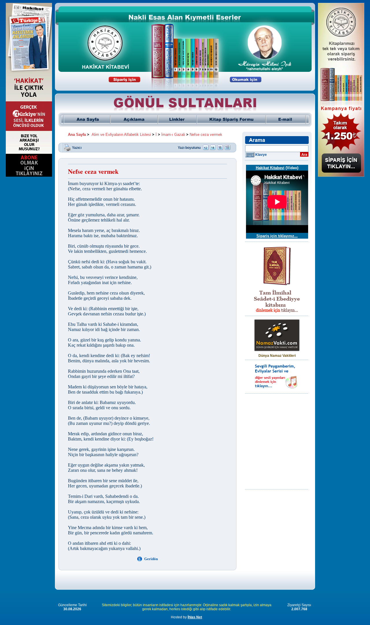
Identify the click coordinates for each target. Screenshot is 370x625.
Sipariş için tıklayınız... (277, 236)
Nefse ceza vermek (206, 134)
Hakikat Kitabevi (270, 168)
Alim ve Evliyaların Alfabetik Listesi (121, 134)
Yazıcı (77, 147)
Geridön (151, 559)
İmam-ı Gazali (173, 134)
